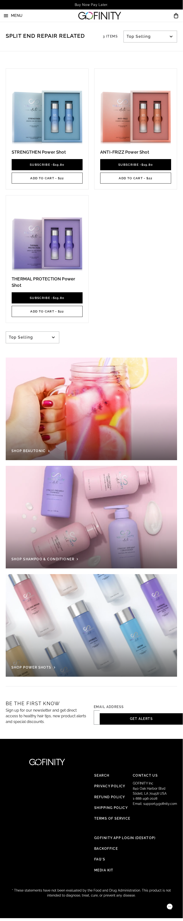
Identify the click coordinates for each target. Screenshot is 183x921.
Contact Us (145, 775)
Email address (109, 707)
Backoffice (106, 848)
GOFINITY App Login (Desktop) (125, 838)
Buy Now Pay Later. (91, 5)
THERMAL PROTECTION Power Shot (43, 282)
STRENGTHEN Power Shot (39, 152)
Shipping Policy (111, 808)
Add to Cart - (47, 178)
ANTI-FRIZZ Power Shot (124, 152)
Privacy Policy (109, 786)
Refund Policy (109, 797)
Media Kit (104, 870)
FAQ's (99, 859)
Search (101, 775)
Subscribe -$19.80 (47, 164)
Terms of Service (112, 818)
